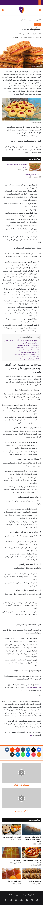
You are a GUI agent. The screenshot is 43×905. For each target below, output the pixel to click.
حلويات (21, 20)
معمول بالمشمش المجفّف (33, 174)
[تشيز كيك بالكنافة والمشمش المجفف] (31, 852)
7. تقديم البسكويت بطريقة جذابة (28, 359)
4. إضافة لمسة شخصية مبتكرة (28, 352)
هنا (31, 735)
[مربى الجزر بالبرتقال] (11, 873)
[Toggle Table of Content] (36, 337)
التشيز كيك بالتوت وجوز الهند (12, 837)
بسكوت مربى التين (35, 881)
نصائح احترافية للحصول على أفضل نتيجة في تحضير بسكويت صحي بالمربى (20, 342)
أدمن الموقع (36, 34)
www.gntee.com (34, 687)
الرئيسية (36, 20)
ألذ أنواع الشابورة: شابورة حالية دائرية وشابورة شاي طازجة (33, 839)
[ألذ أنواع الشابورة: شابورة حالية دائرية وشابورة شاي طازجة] (31, 829)
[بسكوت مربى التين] (31, 873)
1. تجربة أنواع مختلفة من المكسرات (27, 345)
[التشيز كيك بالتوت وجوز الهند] (11, 829)
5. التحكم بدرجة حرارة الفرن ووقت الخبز (25, 354)
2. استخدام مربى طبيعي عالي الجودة (26, 347)
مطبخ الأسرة (29, 20)
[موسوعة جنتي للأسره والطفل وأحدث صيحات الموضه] (21, 9)
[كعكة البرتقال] (11, 852)
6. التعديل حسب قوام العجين (28, 356)
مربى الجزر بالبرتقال (14, 881)
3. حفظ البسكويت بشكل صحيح (27, 350)
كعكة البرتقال (16, 860)
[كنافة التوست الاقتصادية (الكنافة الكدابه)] (35, 167)
